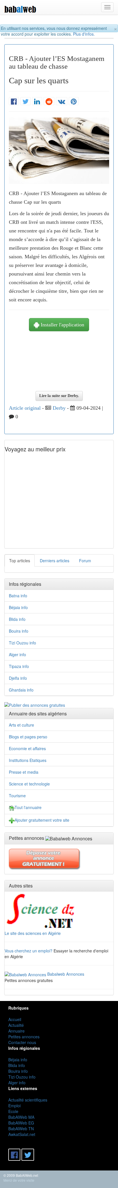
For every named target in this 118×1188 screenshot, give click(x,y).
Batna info (18, 595)
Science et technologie (29, 784)
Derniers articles (54, 560)
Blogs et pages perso (28, 737)
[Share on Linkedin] (37, 101)
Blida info (17, 619)
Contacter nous (22, 1042)
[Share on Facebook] (14, 101)
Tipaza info (19, 666)
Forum (85, 560)
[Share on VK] (61, 101)
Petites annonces (24, 1036)
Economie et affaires (27, 748)
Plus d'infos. (84, 34)
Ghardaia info (21, 690)
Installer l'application (61, 325)
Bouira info (18, 631)
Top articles (19, 560)
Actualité (16, 1025)
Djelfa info (18, 678)
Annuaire (16, 1031)
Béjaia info (18, 607)
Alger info (17, 654)
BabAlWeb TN (21, 1128)
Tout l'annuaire (28, 807)
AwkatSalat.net (21, 1134)
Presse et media (23, 772)
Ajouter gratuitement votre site (42, 820)
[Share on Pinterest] (74, 101)
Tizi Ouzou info (22, 643)
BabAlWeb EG (21, 1123)
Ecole (13, 1111)
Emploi (14, 1105)
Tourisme (17, 795)
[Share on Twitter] (25, 101)
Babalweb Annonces (65, 974)
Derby (59, 408)
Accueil (14, 1019)
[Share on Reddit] (49, 101)
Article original (25, 408)
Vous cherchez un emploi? (28, 951)
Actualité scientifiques (27, 1100)
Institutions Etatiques (27, 760)
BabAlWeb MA (21, 1117)
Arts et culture (21, 725)
